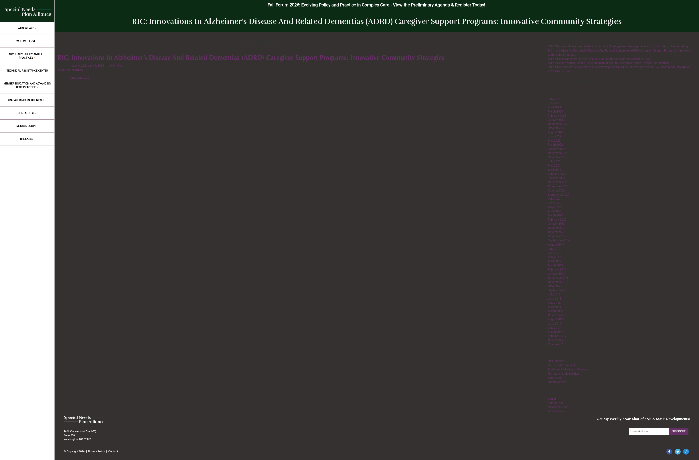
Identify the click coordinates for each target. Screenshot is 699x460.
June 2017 (554, 323)
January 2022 (556, 149)
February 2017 (557, 336)
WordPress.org (557, 411)
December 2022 (558, 124)
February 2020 (557, 219)
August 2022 (556, 132)
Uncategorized (79, 77)
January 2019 (556, 273)
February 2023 (557, 115)
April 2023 (554, 107)
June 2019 (554, 252)
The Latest (27, 139)
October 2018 (556, 286)
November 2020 (558, 186)
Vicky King (115, 65)
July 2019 (554, 248)
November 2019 (558, 232)
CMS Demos (556, 361)
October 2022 (556, 128)
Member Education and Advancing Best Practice (27, 85)
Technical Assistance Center (27, 70)
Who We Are (26, 28)
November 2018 (558, 282)
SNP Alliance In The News (26, 100)
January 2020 (556, 223)
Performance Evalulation (563, 373)
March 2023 (555, 111)
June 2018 (554, 298)
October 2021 (556, 157)
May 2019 (554, 257)
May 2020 (554, 207)
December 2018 (558, 277)
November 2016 (558, 340)
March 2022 (555, 144)
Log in (552, 398)
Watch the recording (70, 70)
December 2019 (558, 228)
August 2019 (556, 244)
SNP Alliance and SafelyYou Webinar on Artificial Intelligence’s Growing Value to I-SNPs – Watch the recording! (618, 46)
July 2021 (554, 161)
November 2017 (558, 315)
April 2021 (554, 169)
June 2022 (554, 136)
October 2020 (556, 190)
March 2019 (555, 265)
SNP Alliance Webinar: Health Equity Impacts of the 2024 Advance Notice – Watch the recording (609, 63)
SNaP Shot (555, 378)
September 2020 (558, 194)
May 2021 (554, 165)
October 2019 (556, 236)
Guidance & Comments (562, 365)
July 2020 (554, 198)
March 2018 (555, 311)
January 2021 (556, 178)
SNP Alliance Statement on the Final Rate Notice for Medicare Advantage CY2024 (599, 59)
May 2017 (554, 327)
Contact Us (26, 113)
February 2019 (557, 269)
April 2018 (554, 307)
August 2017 (556, 319)
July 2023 (554, 99)
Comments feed (558, 407)
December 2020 (558, 182)
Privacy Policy (96, 451)
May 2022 (554, 140)
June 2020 (554, 203)
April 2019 (554, 261)
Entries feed (556, 403)
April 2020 (554, 211)
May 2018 (554, 303)
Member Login (26, 126)
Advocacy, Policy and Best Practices (27, 55)
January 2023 (556, 119)
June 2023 (554, 103)
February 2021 (557, 173)
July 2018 (554, 294)
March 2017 (555, 331)
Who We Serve (26, 41)
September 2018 (558, 290)
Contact (113, 451)
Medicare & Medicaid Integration (568, 369)
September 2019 (558, 240)
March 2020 (555, 215)
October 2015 (556, 344)
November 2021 (558, 153)
